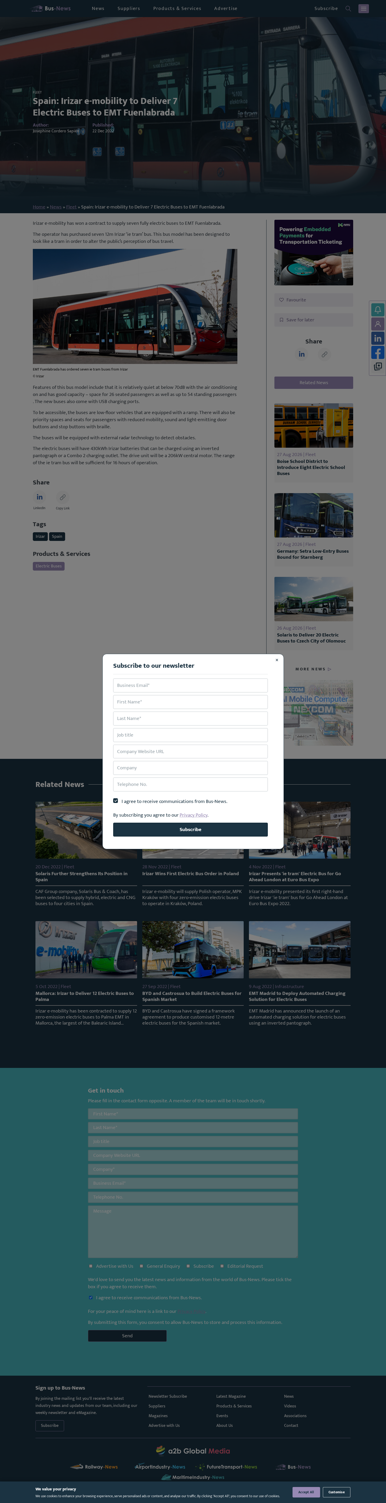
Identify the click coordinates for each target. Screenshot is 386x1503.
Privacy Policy (193, 815)
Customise (336, 1492)
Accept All (306, 1492)
